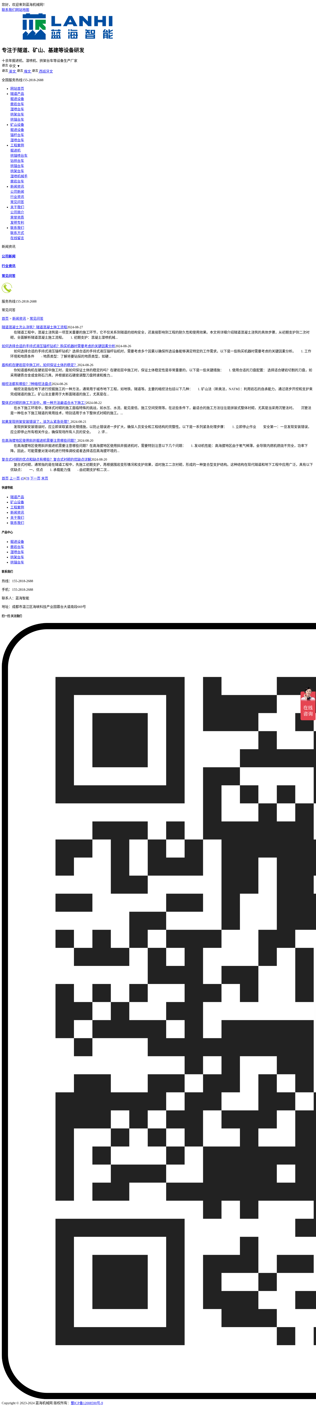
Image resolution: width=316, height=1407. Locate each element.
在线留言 (17, 238)
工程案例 (17, 145)
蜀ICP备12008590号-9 (87, 1403)
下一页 (35, 478)
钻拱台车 (17, 161)
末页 (44, 478)
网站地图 (22, 10)
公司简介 (17, 212)
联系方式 (17, 233)
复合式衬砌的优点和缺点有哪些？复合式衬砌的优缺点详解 (46, 459)
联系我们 (8, 10)
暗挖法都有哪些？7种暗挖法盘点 (27, 384)
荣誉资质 (17, 217)
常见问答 (17, 202)
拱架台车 (17, 114)
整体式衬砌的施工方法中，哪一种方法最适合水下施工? (44, 403)
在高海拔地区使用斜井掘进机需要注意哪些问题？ (39, 440)
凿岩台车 (17, 104)
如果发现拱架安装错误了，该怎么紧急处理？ (36, 421)
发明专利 (17, 222)
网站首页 (17, 88)
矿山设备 (17, 124)
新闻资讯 (17, 186)
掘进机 (15, 150)
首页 (5, 318)
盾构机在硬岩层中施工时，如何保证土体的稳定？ (39, 365)
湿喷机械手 (19, 176)
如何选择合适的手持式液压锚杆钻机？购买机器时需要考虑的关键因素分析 (58, 346)
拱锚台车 (17, 119)
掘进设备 (17, 99)
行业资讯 (17, 197)
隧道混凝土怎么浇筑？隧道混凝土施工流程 (34, 327)
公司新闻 (17, 191)
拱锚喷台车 (19, 155)
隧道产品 (17, 94)
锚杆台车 (17, 135)
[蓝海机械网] (68, 39)
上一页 (14, 478)
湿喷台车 (17, 109)
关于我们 (17, 207)
